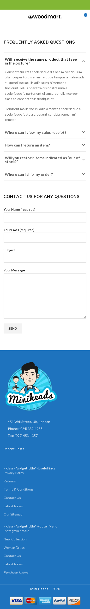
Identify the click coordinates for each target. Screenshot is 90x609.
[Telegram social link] (28, 5)
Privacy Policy (14, 473)
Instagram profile (16, 531)
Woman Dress (14, 547)
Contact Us (12, 498)
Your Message (14, 270)
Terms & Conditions (19, 489)
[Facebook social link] (6, 5)
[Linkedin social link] (23, 5)
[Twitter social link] (12, 5)
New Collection (15, 539)
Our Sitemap (13, 514)
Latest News (13, 506)
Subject (9, 250)
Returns (10, 481)
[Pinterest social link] (17, 5)
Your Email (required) (19, 230)
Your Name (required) (19, 209)
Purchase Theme (16, 572)
